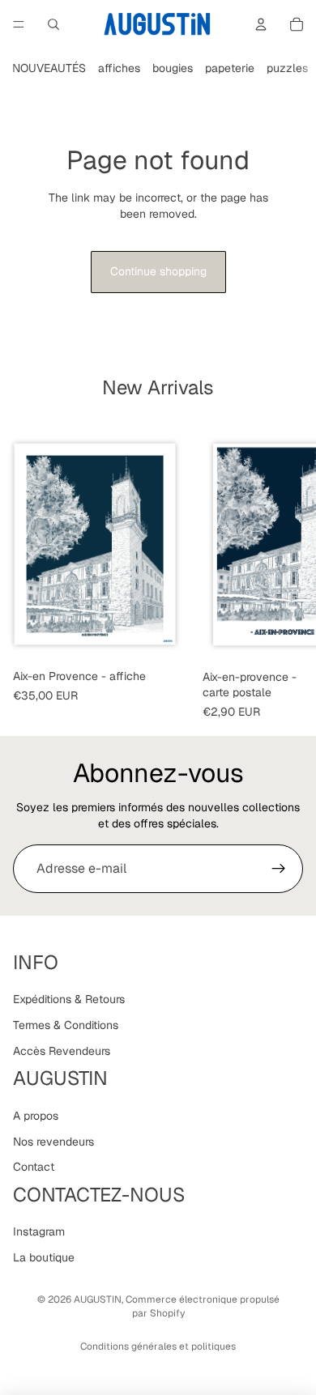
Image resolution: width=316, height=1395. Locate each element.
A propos (35, 1115)
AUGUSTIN (98, 1299)
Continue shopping (158, 271)
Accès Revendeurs (61, 1051)
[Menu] (18, 24)
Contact (33, 1166)
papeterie (229, 68)
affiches (119, 68)
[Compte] (261, 24)
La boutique (44, 1257)
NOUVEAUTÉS (49, 68)
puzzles (287, 68)
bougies (172, 68)
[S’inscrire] (279, 869)
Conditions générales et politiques (158, 1346)
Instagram (39, 1232)
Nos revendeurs (53, 1141)
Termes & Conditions (65, 1025)
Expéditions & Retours (69, 1000)
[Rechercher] (53, 24)
